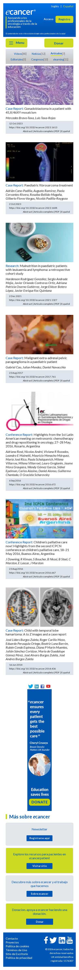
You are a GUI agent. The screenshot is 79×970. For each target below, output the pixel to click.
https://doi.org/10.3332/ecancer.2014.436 (32, 668)
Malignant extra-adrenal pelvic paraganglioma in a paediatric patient (36, 360)
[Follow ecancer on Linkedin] (62, 940)
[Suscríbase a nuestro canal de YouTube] (48, 686)
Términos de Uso (16, 950)
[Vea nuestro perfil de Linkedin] (36, 686)
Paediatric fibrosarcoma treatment (48, 185)
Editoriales (17, 59)
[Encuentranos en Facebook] (42, 686)
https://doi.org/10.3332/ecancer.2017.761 (32, 376)
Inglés (55, 6)
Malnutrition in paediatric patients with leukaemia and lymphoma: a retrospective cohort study (38, 269)
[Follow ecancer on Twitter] (53, 940)
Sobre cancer (39, 893)
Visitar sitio (39, 866)
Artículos (56, 53)
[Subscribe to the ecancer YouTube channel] (69, 939)
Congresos (37, 59)
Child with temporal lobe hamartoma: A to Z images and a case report (36, 632)
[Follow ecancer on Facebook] (46, 939)
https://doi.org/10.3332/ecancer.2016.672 (32, 484)
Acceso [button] (48, 19)
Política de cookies (17, 946)
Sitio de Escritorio (17, 954)
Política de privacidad (19, 957)
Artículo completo (43, 131)
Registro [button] (64, 19)
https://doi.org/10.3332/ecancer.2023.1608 (33, 207)
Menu (19, 42)
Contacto (12, 938)
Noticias (36, 53)
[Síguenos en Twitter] (30, 686)
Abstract (27, 131)
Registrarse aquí (39, 838)
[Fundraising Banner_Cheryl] (39, 750)
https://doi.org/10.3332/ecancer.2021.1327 (33, 299)
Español (68, 6)
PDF (57, 131)
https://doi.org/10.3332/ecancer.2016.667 (32, 572)
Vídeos (18, 53)
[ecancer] (21, 11)
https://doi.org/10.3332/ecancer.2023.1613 (33, 127)
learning (58, 59)
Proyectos (12, 942)
